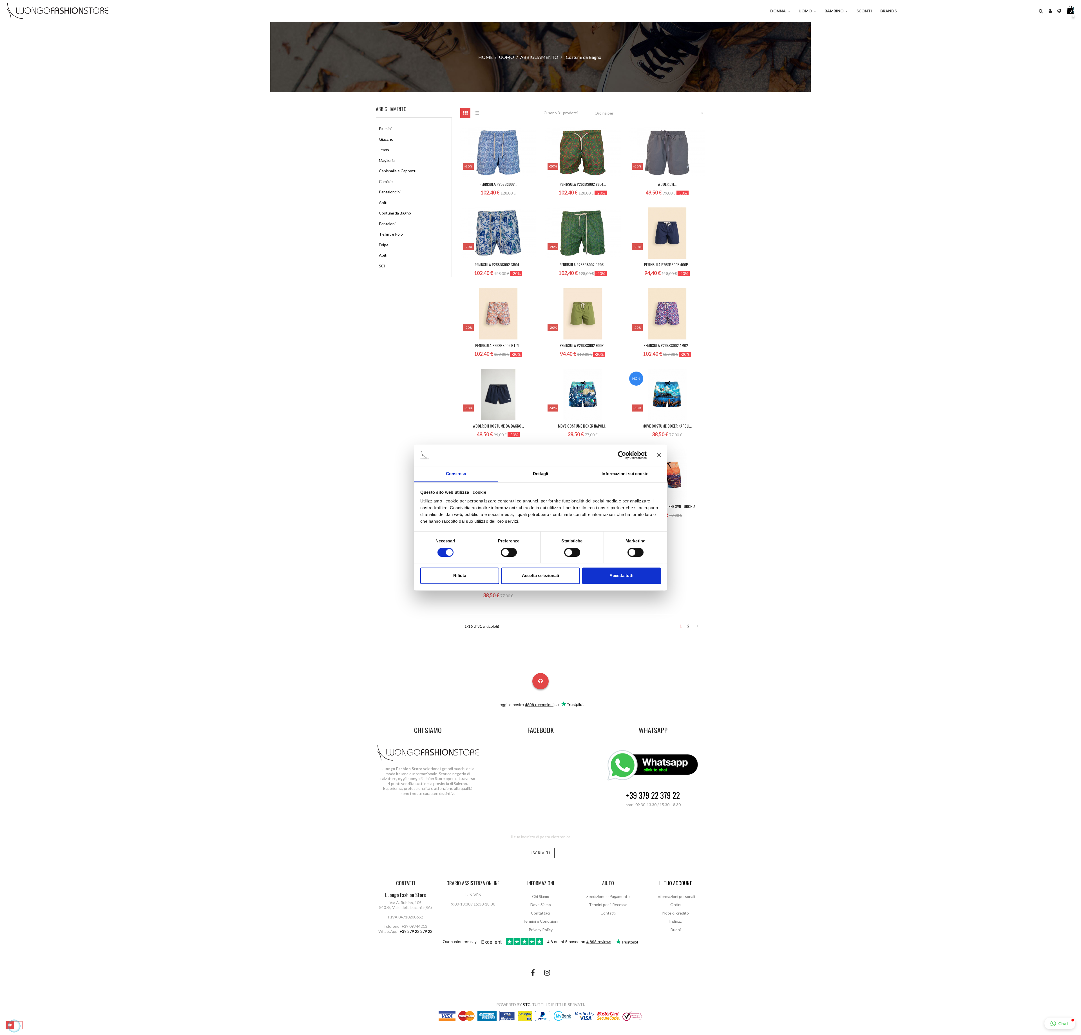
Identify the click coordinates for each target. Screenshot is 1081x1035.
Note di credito (675, 913)
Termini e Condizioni (540, 921)
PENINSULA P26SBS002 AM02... (667, 345)
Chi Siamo (540, 896)
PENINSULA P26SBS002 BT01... (498, 345)
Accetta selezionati (540, 575)
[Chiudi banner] (659, 455)
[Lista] (477, 113)
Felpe (383, 244)
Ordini (675, 904)
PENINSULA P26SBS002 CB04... (498, 264)
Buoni (676, 929)
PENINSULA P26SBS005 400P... (667, 264)
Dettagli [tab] (540, 473)
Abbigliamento (391, 109)
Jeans (384, 149)
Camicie (386, 181)
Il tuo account (675, 883)
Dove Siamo (540, 904)
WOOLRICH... (667, 184)
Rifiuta (459, 575)
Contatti (608, 913)
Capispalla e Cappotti (397, 170)
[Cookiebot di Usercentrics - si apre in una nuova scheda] (622, 455)
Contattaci (540, 913)
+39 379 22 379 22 (653, 795)
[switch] (509, 552)
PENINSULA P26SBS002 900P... (583, 345)
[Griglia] (465, 113)
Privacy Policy (541, 929)
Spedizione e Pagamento (608, 896)
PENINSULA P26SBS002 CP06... (582, 264)
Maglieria (387, 160)
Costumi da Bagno (395, 213)
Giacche (386, 139)
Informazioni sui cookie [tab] (625, 473)
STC (526, 1004)
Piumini (385, 128)
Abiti (383, 202)
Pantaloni (387, 223)
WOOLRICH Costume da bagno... (498, 426)
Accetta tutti (621, 575)
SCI (382, 265)
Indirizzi (675, 921)
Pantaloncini (390, 191)
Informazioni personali (675, 896)
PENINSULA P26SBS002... (498, 184)
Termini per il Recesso (608, 904)
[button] (1041, 11)
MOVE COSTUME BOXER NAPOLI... (582, 426)
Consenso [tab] (456, 473)
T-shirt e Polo (391, 234)
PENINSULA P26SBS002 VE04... (583, 184)
